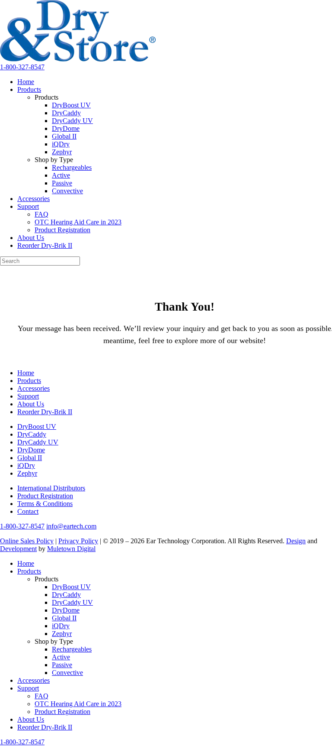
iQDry (61, 144)
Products (29, 89)
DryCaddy (66, 113)
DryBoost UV (71, 105)
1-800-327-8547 (22, 67)
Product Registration (62, 230)
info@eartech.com (71, 526)
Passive (62, 183)
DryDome (66, 128)
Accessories (33, 198)
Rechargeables (72, 167)
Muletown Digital (71, 548)
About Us (30, 237)
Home (25, 81)
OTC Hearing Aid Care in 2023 (78, 222)
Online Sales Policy (27, 541)
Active (61, 175)
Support (28, 206)
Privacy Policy (78, 541)
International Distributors (51, 488)
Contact (27, 511)
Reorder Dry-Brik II (44, 245)
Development (18, 548)
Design (296, 541)
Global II (64, 136)
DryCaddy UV (72, 120)
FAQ (41, 214)
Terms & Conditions (45, 503)
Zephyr (62, 152)
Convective (67, 191)
